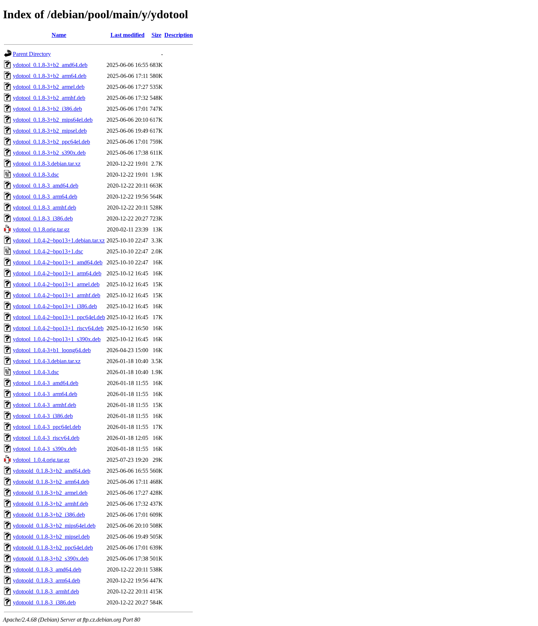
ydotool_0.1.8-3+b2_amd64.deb (50, 65)
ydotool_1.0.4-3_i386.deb (43, 416)
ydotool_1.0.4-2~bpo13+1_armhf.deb (56, 295)
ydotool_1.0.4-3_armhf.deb (44, 405)
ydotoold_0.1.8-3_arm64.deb (46, 580)
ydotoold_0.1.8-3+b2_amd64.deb (51, 471)
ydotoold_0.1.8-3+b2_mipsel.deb (51, 536)
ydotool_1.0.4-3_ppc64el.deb (47, 427)
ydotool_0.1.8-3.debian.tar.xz (47, 164)
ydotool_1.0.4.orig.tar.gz (41, 460)
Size (156, 35)
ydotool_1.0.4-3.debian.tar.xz (47, 361)
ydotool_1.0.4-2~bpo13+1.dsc (48, 251)
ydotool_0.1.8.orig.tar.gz (41, 229)
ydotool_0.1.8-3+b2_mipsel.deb (50, 131)
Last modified (128, 35)
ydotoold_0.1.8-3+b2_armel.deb (50, 493)
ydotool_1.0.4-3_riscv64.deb (46, 438)
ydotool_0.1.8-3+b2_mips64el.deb (53, 120)
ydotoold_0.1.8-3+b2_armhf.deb (50, 504)
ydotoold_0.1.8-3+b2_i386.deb (49, 515)
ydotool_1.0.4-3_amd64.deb (45, 383)
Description (178, 35)
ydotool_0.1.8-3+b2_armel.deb (49, 87)
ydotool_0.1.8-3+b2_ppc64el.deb (51, 142)
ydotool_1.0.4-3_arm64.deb (45, 394)
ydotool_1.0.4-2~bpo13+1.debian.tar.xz (59, 240)
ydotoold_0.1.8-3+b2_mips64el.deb (54, 526)
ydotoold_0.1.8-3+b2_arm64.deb (51, 482)
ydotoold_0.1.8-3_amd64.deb (47, 569)
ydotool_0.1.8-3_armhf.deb (44, 207)
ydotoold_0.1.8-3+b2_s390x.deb (51, 558)
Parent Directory (32, 54)
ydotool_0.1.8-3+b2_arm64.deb (49, 76)
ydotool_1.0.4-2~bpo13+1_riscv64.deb (58, 328)
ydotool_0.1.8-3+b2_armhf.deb (49, 98)
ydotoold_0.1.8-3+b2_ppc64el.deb (53, 547)
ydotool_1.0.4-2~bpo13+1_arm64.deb (57, 273)
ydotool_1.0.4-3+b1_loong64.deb (52, 350)
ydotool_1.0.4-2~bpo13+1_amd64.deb (57, 262)
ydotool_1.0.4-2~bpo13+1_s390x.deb (57, 339)
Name (59, 35)
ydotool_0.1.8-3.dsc (36, 174)
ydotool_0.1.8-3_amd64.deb (45, 185)
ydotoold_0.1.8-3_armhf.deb (46, 591)
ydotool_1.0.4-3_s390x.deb (44, 449)
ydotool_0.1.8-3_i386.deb (43, 218)
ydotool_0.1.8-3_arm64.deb (45, 196)
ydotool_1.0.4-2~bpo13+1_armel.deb (56, 284)
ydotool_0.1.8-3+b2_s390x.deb (49, 153)
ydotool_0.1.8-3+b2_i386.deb (47, 109)
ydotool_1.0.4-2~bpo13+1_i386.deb (55, 306)
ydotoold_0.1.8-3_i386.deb (44, 602)
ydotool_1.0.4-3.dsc (36, 372)
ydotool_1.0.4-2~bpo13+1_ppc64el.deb (59, 317)
